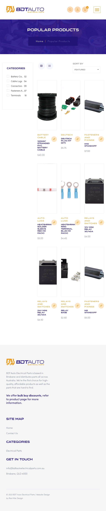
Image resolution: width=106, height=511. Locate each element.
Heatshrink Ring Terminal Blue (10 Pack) (68, 228)
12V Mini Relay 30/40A (89, 229)
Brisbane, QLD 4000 (16, 473)
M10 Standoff (90, 145)
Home (39, 41)
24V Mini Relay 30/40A (42, 312)
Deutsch (67, 135)
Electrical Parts (14, 450)
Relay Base (64, 311)
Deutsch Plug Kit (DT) (66, 140)
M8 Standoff (90, 311)
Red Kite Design (16, 498)
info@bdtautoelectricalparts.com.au (25, 468)
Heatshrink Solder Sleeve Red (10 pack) (44, 228)
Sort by (78, 63)
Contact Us (12, 433)
